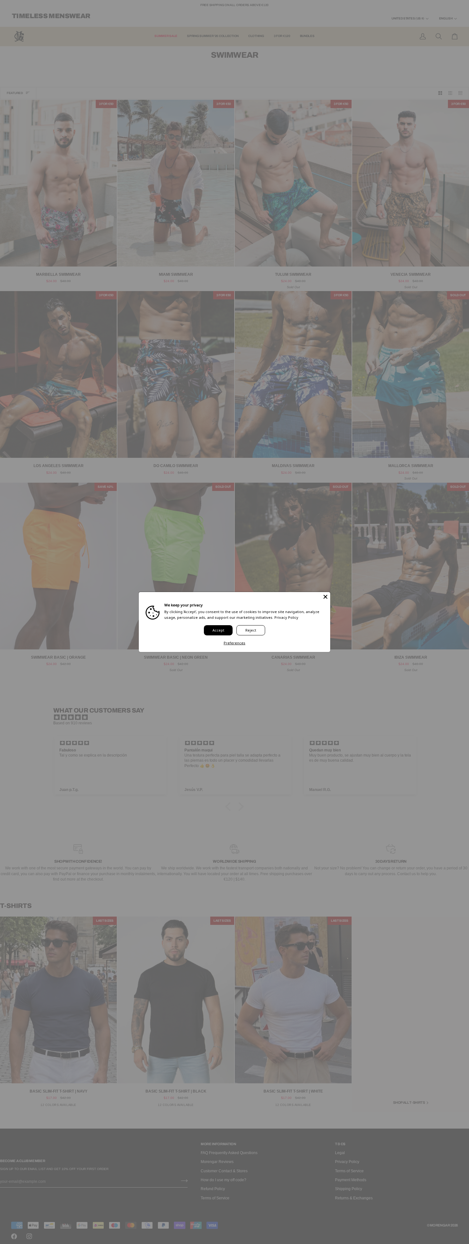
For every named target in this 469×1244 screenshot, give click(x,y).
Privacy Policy (286, 617)
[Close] (325, 597)
